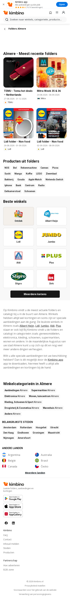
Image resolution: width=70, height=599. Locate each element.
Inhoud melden (11, 543)
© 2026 (35, 581)
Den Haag (8, 432)
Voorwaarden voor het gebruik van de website (35, 590)
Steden (7, 548)
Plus (58, 326)
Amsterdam (9, 427)
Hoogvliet (41, 427)
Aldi (52, 326)
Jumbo (45, 326)
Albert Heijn (27, 326)
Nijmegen (8, 438)
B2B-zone (8, 569)
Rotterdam (26, 427)
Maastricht (54, 432)
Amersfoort (24, 438)
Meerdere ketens (35, 294)
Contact (7, 539)
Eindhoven (23, 432)
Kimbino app (55, 359)
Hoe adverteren (11, 565)
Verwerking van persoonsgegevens (35, 594)
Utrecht (54, 427)
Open (62, 4)
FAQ (5, 535)
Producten (8, 552)
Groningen (38, 432)
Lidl (37, 326)
